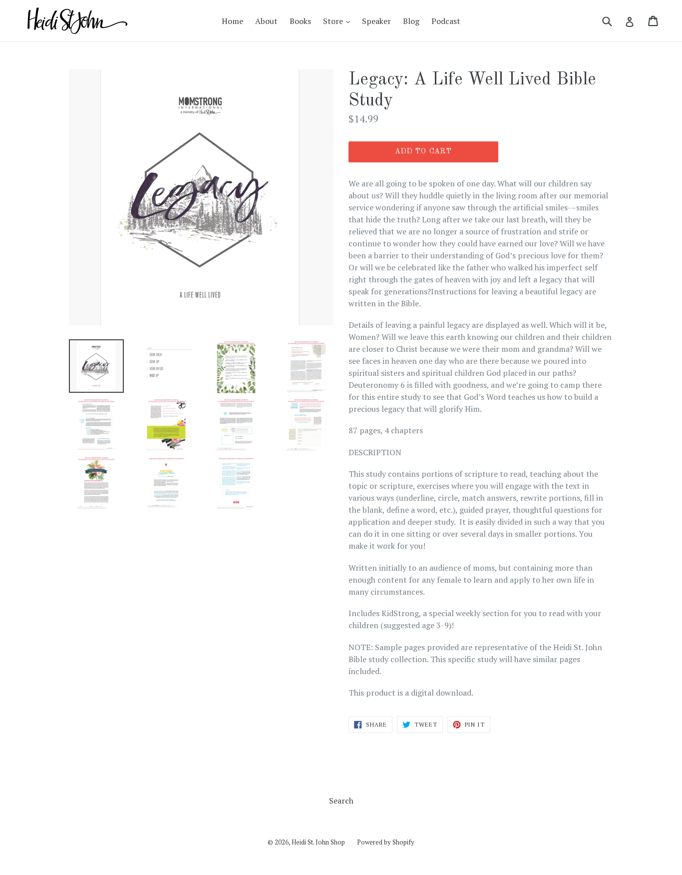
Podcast (445, 20)
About (266, 20)
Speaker (376, 20)
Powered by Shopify (385, 842)
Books (300, 20)
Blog (411, 20)
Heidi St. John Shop (318, 842)
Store (339, 20)
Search (341, 800)
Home (232, 20)
